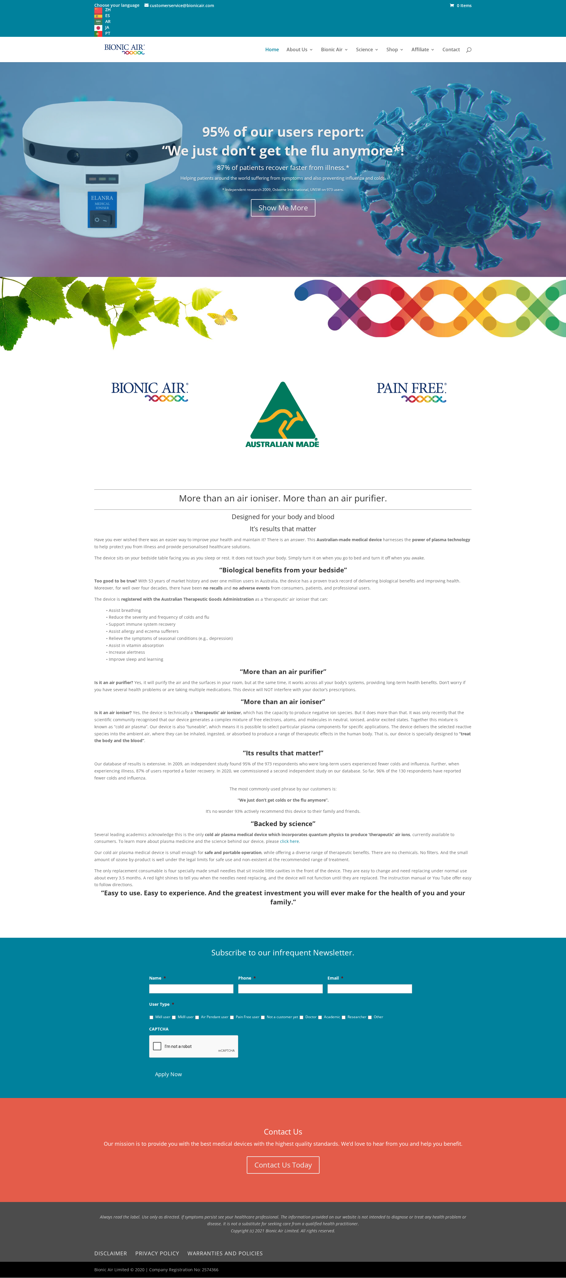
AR (108, 21)
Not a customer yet (282, 1016)
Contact (451, 50)
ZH (108, 9)
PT (107, 33)
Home (272, 50)
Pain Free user (247, 1016)
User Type (161, 1004)
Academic (332, 1016)
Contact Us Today (283, 1165)
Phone (247, 978)
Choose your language (116, 5)
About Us (297, 50)
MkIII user (186, 1016)
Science (364, 50)
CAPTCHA (159, 1029)
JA (107, 27)
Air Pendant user (214, 1016)
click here (289, 841)
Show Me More (283, 207)
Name (157, 978)
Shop (392, 50)
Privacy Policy (157, 1253)
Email (335, 978)
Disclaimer (110, 1253)
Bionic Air (332, 50)
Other (378, 1016)
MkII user (162, 1016)
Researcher (357, 1016)
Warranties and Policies (225, 1253)
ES (107, 15)
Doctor (311, 1016)
